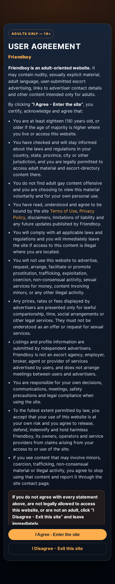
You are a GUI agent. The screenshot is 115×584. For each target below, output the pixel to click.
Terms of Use (63, 211)
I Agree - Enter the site (57, 534)
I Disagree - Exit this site (57, 548)
